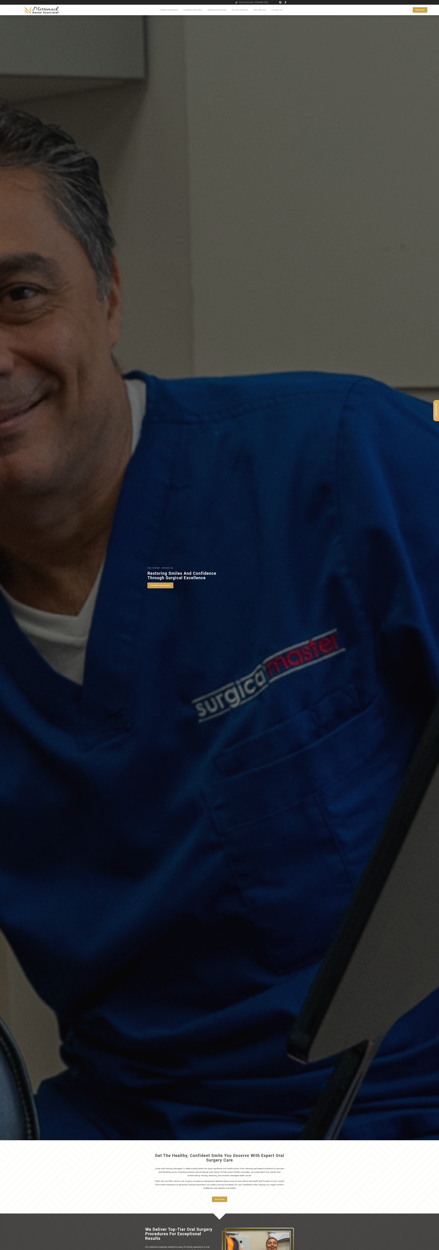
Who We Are (260, 10)
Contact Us (276, 10)
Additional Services (217, 10)
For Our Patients (240, 10)
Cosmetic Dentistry (192, 10)
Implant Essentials (169, 10)
